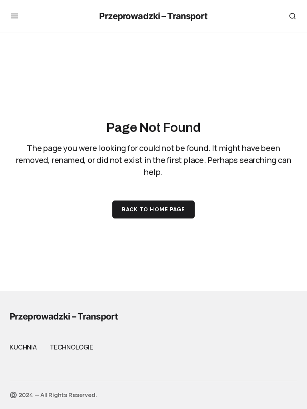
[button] (14, 16)
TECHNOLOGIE (71, 347)
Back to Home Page (153, 209)
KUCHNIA (23, 347)
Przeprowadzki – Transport (153, 16)
